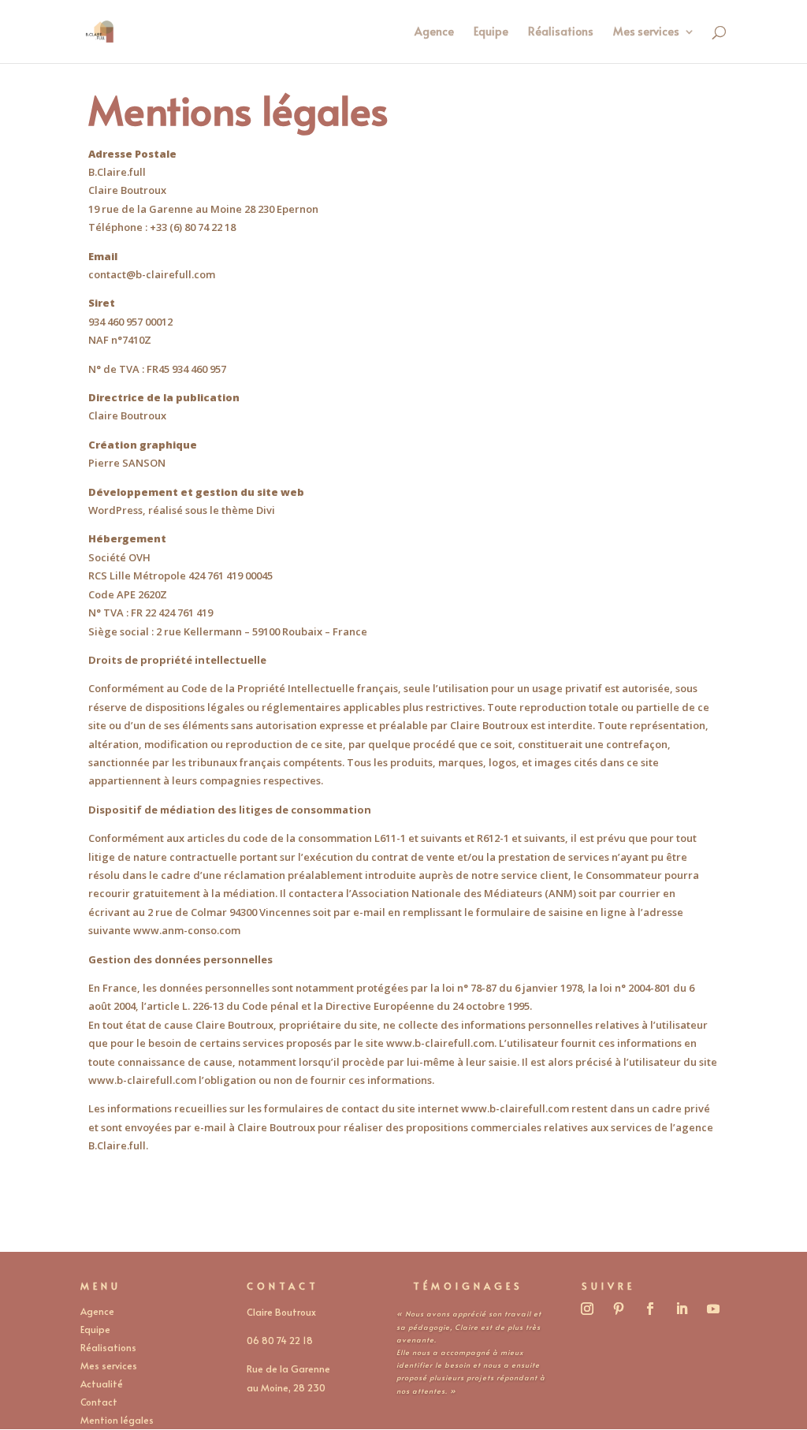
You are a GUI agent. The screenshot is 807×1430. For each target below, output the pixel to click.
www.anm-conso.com (186, 930)
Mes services (646, 32)
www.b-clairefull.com (515, 1108)
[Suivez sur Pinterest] (618, 1308)
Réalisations (560, 32)
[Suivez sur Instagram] (587, 1308)
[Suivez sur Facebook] (650, 1308)
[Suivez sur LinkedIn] (681, 1308)
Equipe (491, 32)
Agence (434, 32)
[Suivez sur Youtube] (713, 1308)
